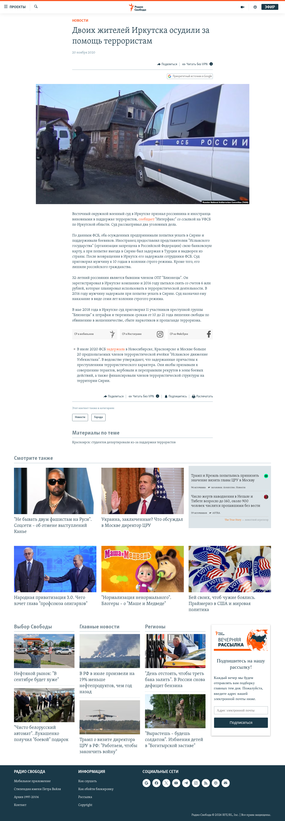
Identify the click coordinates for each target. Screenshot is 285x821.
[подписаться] (226, 783)
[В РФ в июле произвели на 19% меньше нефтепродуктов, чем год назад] (109, 651)
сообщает (146, 219)
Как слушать (87, 781)
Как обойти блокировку (95, 789)
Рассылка (85, 797)
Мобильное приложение (32, 781)
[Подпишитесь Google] (146, 783)
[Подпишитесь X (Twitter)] (166, 783)
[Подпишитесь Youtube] (176, 783)
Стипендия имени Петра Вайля (37, 789)
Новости (80, 21)
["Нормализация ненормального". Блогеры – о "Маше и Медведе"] (142, 569)
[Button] (167, 64)
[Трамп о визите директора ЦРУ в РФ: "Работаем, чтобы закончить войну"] (109, 717)
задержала (116, 349)
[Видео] (242, 7)
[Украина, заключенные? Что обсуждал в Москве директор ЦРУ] (142, 491)
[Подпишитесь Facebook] (156, 783)
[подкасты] (255, 7)
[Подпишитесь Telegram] (186, 783)
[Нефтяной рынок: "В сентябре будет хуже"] (44, 651)
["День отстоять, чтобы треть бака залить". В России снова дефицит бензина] (175, 651)
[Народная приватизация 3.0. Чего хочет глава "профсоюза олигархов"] (55, 569)
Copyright (85, 805)
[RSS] (206, 783)
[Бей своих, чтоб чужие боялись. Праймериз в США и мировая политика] (230, 569)
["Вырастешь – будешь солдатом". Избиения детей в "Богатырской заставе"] (175, 711)
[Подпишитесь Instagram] (196, 783)
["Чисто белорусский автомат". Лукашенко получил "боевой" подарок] (44, 705)
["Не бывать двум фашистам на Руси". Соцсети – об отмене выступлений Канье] (55, 491)
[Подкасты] (216, 783)
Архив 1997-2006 (26, 797)
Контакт (20, 805)
